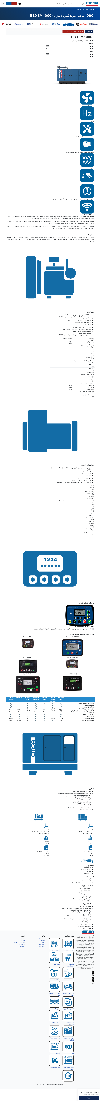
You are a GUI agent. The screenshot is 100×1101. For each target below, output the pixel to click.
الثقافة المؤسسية (40, 940)
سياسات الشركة (41, 944)
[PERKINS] (68, 24)
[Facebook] (85, 972)
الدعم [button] (70, 4)
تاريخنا (43, 942)
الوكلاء (3, 3)
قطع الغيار (22, 940)
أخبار (64, 4)
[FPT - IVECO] (31, 24)
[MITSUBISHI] (43, 24)
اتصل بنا (59, 4)
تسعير (14, 3)
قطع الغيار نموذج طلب (19, 942)
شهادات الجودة (41, 946)
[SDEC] (6, 24)
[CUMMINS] (81, 24)
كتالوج (8, 3)
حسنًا (88, 1098)
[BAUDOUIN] (93, 24)
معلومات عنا (42, 938)
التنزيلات (22, 946)
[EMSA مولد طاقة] (92, 4)
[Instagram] (85, 976)
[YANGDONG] (18, 24)
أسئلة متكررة (21, 944)
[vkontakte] (85, 983)
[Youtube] (85, 979)
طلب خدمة (22, 938)
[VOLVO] (56, 24)
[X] (85, 981)
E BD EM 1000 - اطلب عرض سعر (73, 31)
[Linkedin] (85, 974)
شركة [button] (82, 4)
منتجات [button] (76, 4)
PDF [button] (89, 31)
